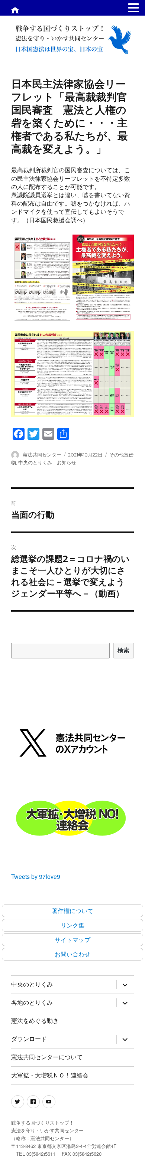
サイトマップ (72, 939)
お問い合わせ (72, 954)
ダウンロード (29, 1039)
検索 (123, 650)
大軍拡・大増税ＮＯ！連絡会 (49, 1075)
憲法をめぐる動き (35, 1020)
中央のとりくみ (32, 984)
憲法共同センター (42, 455)
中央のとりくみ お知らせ (47, 462)
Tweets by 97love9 (35, 876)
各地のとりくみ (32, 1002)
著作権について (72, 910)
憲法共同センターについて (47, 1057)
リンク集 (72, 925)
